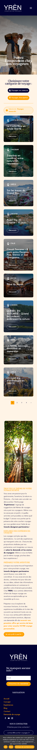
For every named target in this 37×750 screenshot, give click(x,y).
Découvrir (12, 136)
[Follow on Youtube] (8, 718)
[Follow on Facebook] (5, 718)
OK (6, 747)
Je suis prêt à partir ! (14, 634)
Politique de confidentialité (24, 747)
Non (11, 747)
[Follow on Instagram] (12, 718)
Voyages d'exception (19, 98)
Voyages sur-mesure (19, 90)
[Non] (34, 742)
